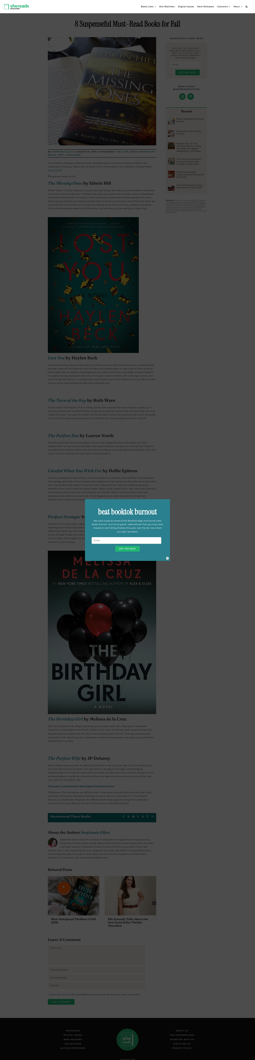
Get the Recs (127, 549)
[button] (247, 6)
